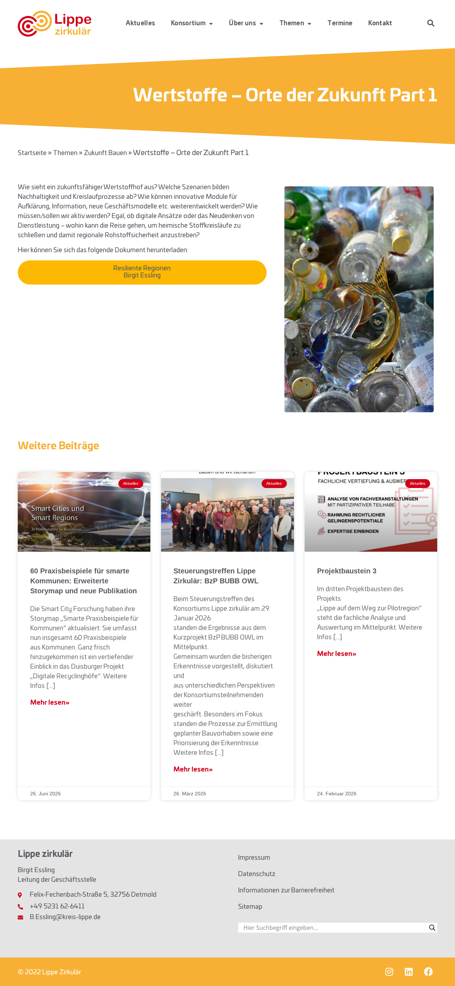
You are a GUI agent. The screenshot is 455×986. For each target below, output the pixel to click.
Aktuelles (140, 23)
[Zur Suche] (430, 23)
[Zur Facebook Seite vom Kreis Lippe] (428, 972)
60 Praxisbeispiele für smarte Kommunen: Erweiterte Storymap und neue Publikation (83, 581)
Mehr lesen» (49, 703)
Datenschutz (256, 874)
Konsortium (188, 23)
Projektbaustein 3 (346, 571)
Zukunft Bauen (105, 153)
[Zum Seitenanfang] (439, 967)
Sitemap (250, 907)
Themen (291, 23)
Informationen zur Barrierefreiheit (286, 890)
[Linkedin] (409, 972)
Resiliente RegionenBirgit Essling (142, 272)
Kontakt (380, 23)
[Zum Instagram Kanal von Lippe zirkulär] (389, 972)
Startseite (32, 153)
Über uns (242, 23)
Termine (339, 23)
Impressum (254, 858)
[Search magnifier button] (432, 928)
